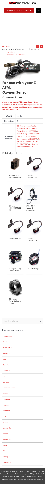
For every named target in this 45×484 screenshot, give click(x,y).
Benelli (5, 353)
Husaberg (6, 399)
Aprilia (5, 342)
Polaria (5, 434)
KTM (4, 416)
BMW (4, 359)
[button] (19, 10)
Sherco (5, 439)
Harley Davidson (9, 388)
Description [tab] (11, 52)
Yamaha (6, 462)
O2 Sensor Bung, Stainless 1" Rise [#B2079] (28, 133)
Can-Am (6, 365)
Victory (5, 457)
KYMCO (5, 422)
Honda (5, 394)
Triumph (6, 451)
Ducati (5, 371)
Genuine (6, 382)
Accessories (6, 46)
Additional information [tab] (16, 55)
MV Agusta (7, 428)
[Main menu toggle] (38, 10)
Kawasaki (6, 411)
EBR (4, 376)
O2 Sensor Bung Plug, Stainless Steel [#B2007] (28, 141)
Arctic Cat (6, 348)
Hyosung (6, 405)
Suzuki (5, 445)
